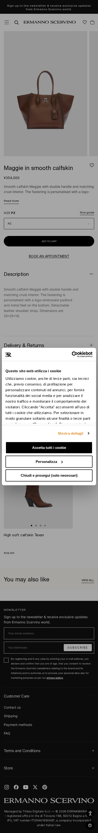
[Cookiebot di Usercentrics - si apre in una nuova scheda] (72, 354)
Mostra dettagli (70, 433)
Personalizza (46, 462)
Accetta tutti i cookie (49, 448)
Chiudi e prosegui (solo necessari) (49, 475)
